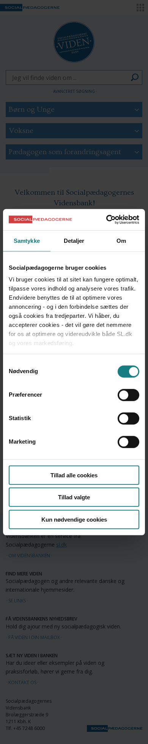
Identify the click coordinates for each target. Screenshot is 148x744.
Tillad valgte (74, 497)
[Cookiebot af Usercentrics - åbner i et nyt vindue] (106, 220)
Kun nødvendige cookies (74, 519)
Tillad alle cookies (74, 475)
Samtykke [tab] (27, 240)
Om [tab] (121, 240)
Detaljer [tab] (74, 240)
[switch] (128, 395)
